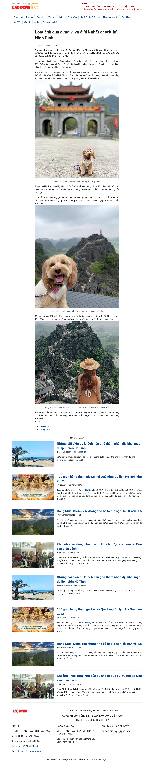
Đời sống (41, 17)
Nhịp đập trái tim (111, 17)
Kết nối (27, 22)
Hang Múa (76, 523)
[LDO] (33, 454)
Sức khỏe (126, 17)
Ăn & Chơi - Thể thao (90, 17)
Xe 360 (17, 22)
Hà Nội (88, 490)
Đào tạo (30, 17)
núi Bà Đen (126, 557)
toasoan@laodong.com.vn (30, 751)
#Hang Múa (44, 429)
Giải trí (61, 17)
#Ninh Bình (44, 426)
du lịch (67, 460)
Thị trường (72, 17)
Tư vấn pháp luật (50, 22)
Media (36, 22)
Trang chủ (18, 17)
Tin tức (51, 17)
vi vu (63, 53)
